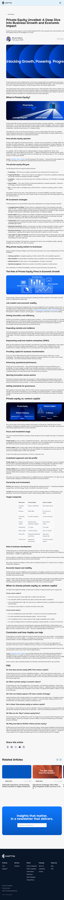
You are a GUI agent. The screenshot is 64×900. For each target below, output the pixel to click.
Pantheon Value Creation (18, 159)
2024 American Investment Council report (46, 310)
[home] (7, 2)
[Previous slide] (57, 759)
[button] (60, 3)
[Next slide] (60, 759)
